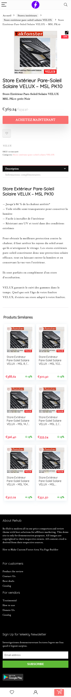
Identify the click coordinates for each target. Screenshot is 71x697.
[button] (66, 32)
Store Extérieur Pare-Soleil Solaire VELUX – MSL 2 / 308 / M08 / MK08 (50, 422)
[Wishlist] (12, 692)
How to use (9, 605)
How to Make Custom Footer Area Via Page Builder (30, 549)
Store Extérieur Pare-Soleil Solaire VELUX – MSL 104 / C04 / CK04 (18, 483)
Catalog (7, 585)
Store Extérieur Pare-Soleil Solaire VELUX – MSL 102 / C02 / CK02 (50, 362)
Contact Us (9, 576)
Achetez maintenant (35, 120)
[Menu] (4, 4)
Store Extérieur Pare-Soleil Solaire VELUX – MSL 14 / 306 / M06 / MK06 (18, 422)
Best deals (8, 581)
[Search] (66, 4)
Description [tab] (12, 168)
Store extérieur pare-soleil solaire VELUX (28, 19)
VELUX (7, 145)
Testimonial (10, 600)
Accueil (7, 15)
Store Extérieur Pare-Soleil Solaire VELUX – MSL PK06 (50, 483)
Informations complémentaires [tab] (22, 174)
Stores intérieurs (27, 15)
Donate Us (9, 610)
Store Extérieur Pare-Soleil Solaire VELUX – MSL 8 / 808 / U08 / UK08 (18, 362)
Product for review (13, 571)
